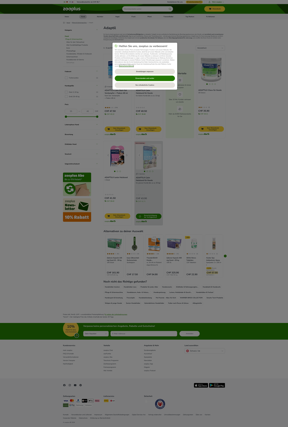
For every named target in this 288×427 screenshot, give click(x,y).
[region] (144, 66)
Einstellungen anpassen (144, 71)
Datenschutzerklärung (126, 66)
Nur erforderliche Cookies (144, 85)
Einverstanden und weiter (144, 78)
